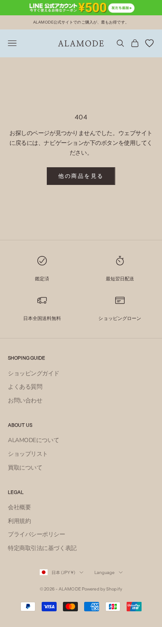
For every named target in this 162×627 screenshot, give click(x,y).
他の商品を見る (81, 176)
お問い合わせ (25, 400)
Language (104, 572)
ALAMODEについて (33, 440)
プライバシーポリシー (36, 534)
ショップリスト (28, 454)
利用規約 (19, 521)
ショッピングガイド (33, 373)
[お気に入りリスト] (149, 43)
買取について (25, 468)
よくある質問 (25, 387)
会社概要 (19, 507)
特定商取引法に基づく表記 (42, 548)
